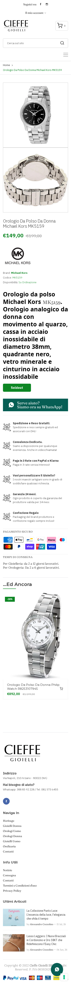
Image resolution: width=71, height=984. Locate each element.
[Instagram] (15, 799)
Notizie (7, 870)
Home (6, 65)
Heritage (8, 820)
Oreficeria (9, 846)
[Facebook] (6, 801)
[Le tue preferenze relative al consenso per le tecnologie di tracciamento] (64, 977)
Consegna (9, 875)
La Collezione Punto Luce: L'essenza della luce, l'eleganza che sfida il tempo (46, 914)
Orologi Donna (12, 836)
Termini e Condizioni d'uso (20, 885)
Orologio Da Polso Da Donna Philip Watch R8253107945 (33, 687)
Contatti (8, 851)
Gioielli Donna (12, 826)
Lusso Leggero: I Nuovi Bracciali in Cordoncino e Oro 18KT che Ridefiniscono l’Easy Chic (46, 940)
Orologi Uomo (12, 831)
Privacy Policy (12, 890)
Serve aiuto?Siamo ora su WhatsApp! (39, 404)
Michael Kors (19, 273)
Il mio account (34, 13)
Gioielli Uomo (11, 841)
